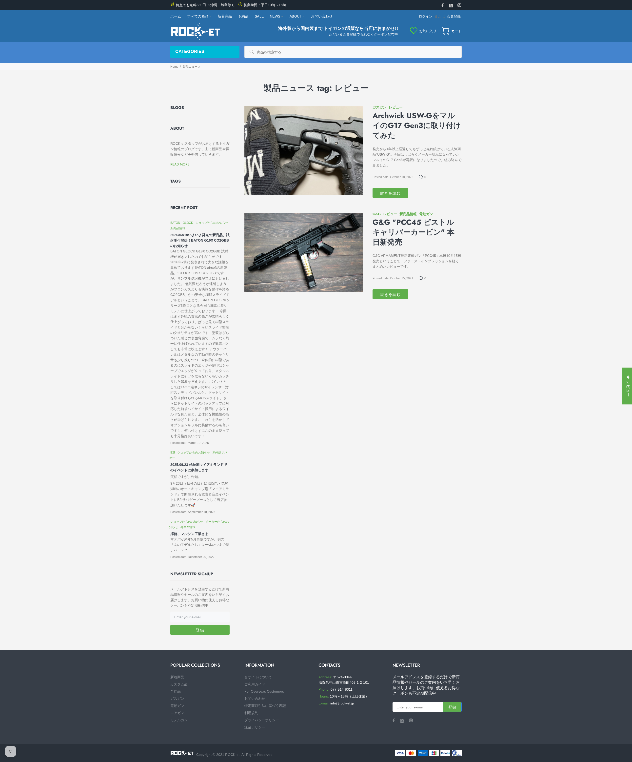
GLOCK (188, 223)
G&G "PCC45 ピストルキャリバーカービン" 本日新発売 (413, 232)
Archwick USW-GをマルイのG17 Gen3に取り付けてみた (417, 125)
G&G (377, 213)
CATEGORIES (189, 51)
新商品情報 (408, 213)
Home (174, 66)
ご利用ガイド (254, 684)
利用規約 (251, 713)
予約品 (175, 691)
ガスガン (379, 107)
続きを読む (390, 193)
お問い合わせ (254, 698)
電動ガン (426, 213)
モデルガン (179, 720)
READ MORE (179, 164)
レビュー (396, 107)
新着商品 (177, 677)
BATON (175, 223)
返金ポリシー (254, 727)
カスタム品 (179, 684)
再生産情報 (187, 527)
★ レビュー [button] (628, 386)
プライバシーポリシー (261, 720)
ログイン (426, 16)
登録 (200, 630)
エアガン (177, 713)
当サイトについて (258, 677)
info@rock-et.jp (342, 703)
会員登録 (454, 16)
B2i (172, 452)
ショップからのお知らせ (212, 223)
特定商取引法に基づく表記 (265, 706)
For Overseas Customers (264, 691)
